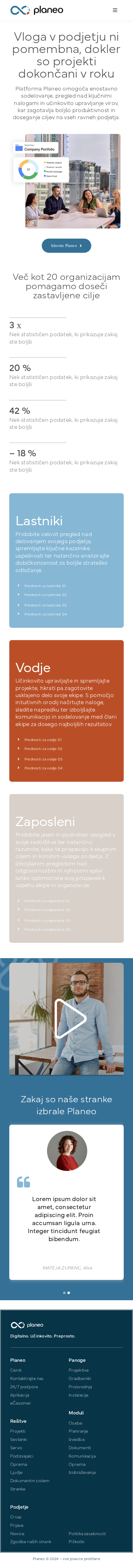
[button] (64, 1293)
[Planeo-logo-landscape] (36, 7)
